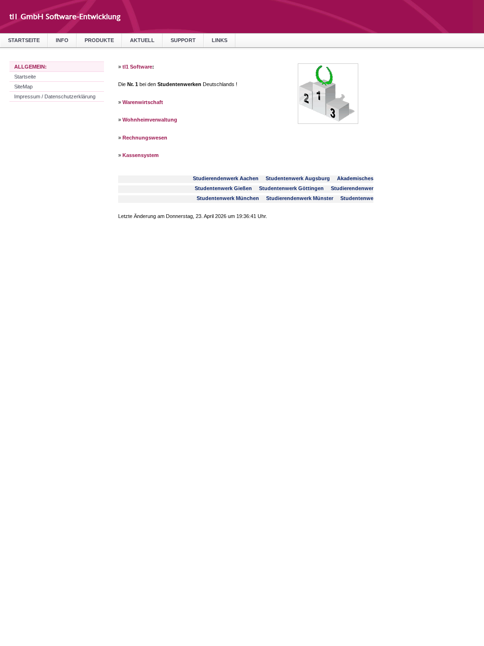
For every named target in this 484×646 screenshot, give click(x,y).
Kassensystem (140, 155)
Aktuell (142, 40)
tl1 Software (137, 67)
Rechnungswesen (144, 137)
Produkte (99, 40)
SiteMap (23, 86)
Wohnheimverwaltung (149, 119)
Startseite (24, 40)
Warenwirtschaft (142, 102)
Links (219, 40)
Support (183, 40)
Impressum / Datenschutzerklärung (54, 96)
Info (62, 40)
